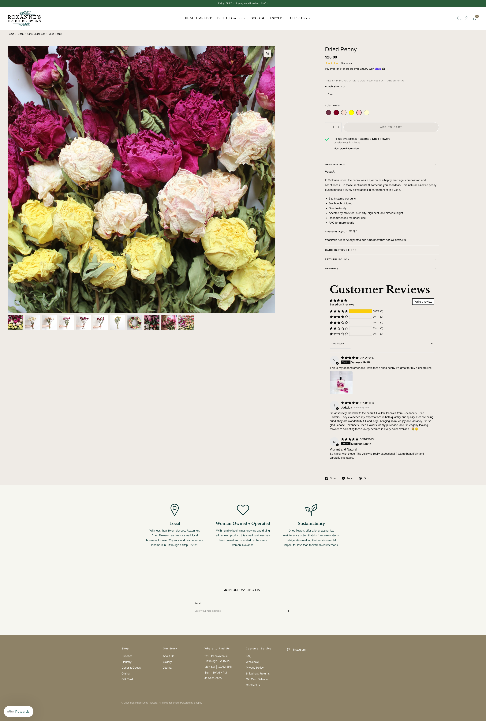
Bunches (127, 656)
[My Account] (466, 18)
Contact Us (253, 685)
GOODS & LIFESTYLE (266, 18)
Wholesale (252, 661)
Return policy (337, 259)
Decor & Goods (131, 667)
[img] (350, 357)
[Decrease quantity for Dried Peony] (328, 127)
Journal (167, 667)
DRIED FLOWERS (229, 18)
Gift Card (127, 679)
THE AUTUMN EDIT (197, 18)
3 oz (330, 94)
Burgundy (336, 112)
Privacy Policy (255, 667)
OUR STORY (299, 18)
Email (198, 603)
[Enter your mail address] (287, 611)
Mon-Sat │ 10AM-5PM (218, 666)
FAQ (332, 222)
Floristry (127, 661)
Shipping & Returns (258, 673)
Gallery (167, 661)
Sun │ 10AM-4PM (215, 672)
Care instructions (341, 250)
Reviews (332, 268)
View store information (346, 148)
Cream (366, 112)
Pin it (366, 478)
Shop (21, 33)
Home (11, 33)
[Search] (459, 18)
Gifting (125, 673)
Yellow (351, 112)
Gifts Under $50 (36, 33)
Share (333, 478)
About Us (168, 656)
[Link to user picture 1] (341, 382)
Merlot (328, 112)
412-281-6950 (213, 678)
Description (335, 164)
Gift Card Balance (257, 679)
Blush (343, 112)
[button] (339, 311)
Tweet (350, 478)
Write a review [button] (423, 301)
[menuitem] (197, 18)
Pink (359, 112)
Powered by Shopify (191, 702)
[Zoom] (267, 53)
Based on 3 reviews (342, 304)
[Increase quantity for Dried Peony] (338, 127)
